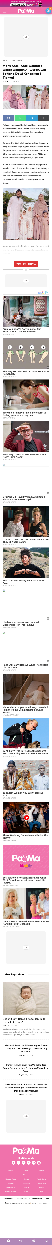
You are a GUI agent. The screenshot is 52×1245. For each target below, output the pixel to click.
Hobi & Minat (17, 61)
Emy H (21, 1055)
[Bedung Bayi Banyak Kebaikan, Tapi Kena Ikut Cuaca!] (26, 998)
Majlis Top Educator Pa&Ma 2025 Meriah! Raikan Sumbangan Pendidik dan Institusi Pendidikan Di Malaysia (26, 1087)
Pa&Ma (6, 61)
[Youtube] (34, 1163)
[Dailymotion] (39, 1163)
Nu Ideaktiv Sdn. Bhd (24, 1203)
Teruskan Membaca (26, 264)
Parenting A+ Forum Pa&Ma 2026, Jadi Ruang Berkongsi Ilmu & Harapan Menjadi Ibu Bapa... (26, 1068)
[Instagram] (18, 1163)
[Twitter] (23, 1163)
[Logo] (26, 11)
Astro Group (44, 1203)
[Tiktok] (29, 1163)
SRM (7, 82)
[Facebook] (13, 1163)
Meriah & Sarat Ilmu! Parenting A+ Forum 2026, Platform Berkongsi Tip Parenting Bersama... (26, 1048)
